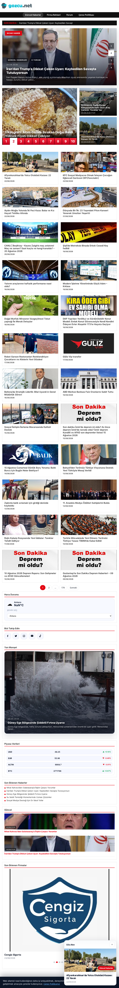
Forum (69, 15)
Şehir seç (12, 610)
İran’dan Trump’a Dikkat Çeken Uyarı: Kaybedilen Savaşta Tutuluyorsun (38, 791)
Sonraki (73, 587)
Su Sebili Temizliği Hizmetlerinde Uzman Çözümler (29, 797)
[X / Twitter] (15, 636)
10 (73, 141)
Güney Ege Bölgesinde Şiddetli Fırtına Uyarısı (27, 794)
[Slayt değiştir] (54, 962)
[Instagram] (24, 636)
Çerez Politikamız (52, 984)
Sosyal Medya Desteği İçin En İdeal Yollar (25, 800)
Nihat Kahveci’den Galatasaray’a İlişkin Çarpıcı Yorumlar (31, 787)
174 (63, 587)
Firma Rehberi (54, 15)
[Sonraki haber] (109, 655)
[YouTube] (32, 636)
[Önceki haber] (103, 655)
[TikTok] (40, 636)
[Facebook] (7, 636)
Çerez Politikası (86, 15)
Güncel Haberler (33, 15)
